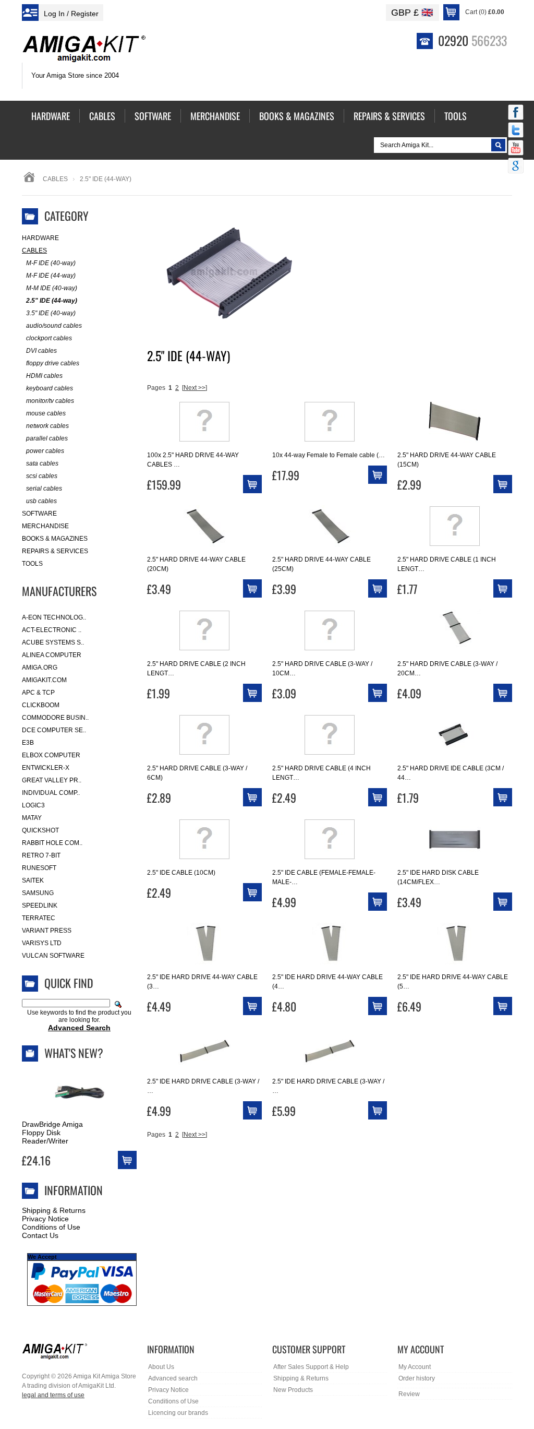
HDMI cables (44, 375)
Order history (416, 1378)
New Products (293, 1390)
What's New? (73, 1052)
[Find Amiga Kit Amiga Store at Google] (516, 166)
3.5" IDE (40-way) (51, 313)
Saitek (33, 880)
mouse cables (46, 413)
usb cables (41, 501)
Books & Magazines (55, 538)
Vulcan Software (53, 955)
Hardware (40, 238)
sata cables (42, 463)
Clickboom (40, 705)
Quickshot (40, 830)
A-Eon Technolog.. (54, 617)
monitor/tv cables (50, 400)
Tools (32, 563)
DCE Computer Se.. (54, 730)
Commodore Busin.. (55, 717)
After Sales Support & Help (311, 1367)
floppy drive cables (52, 363)
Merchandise (45, 526)
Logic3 (33, 805)
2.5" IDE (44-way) (51, 300)
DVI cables (41, 350)
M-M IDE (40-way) (51, 288)
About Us (161, 1367)
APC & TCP (38, 692)
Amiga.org (39, 667)
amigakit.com (44, 680)
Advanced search (173, 1378)
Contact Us (40, 1235)
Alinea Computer (51, 655)
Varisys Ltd (42, 943)
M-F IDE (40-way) (51, 263)
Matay (32, 817)
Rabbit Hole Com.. (52, 843)
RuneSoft (39, 868)
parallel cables (47, 438)
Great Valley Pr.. (51, 780)
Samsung (38, 893)
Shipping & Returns (54, 1210)
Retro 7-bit (41, 855)
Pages (156, 387)
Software (39, 513)
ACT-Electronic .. (51, 630)
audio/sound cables (54, 325)
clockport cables (49, 338)
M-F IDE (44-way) (51, 275)
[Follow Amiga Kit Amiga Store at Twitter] (516, 131)
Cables (55, 179)
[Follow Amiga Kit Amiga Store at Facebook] (516, 113)
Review (409, 1394)
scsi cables (41, 476)
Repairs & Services (55, 551)
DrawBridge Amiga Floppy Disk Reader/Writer (52, 1132)
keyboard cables (49, 388)
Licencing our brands (178, 1412)
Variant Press (46, 930)
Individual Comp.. (51, 792)
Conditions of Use (51, 1227)
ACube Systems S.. (53, 642)
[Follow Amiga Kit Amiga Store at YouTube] (516, 149)
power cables (45, 451)
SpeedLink (39, 905)
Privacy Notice (45, 1218)
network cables (47, 426)
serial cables (44, 488)
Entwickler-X (45, 767)
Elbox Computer (51, 755)
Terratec (38, 918)
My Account (414, 1367)
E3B (28, 742)
